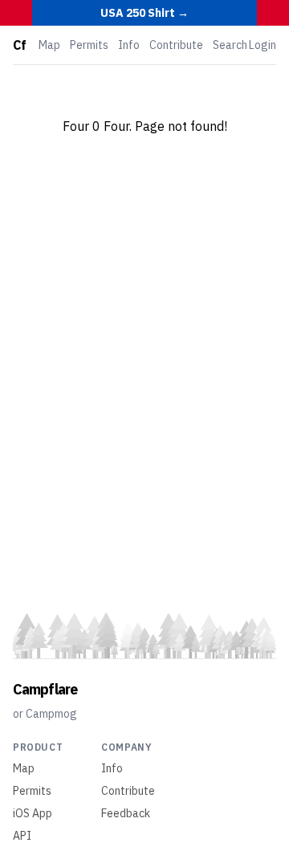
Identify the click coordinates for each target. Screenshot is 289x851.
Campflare (45, 689)
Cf (19, 45)
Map (49, 45)
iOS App (32, 813)
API (22, 836)
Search (230, 45)
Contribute (176, 45)
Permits (89, 45)
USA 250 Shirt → (144, 13)
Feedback (125, 813)
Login (262, 45)
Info (129, 45)
